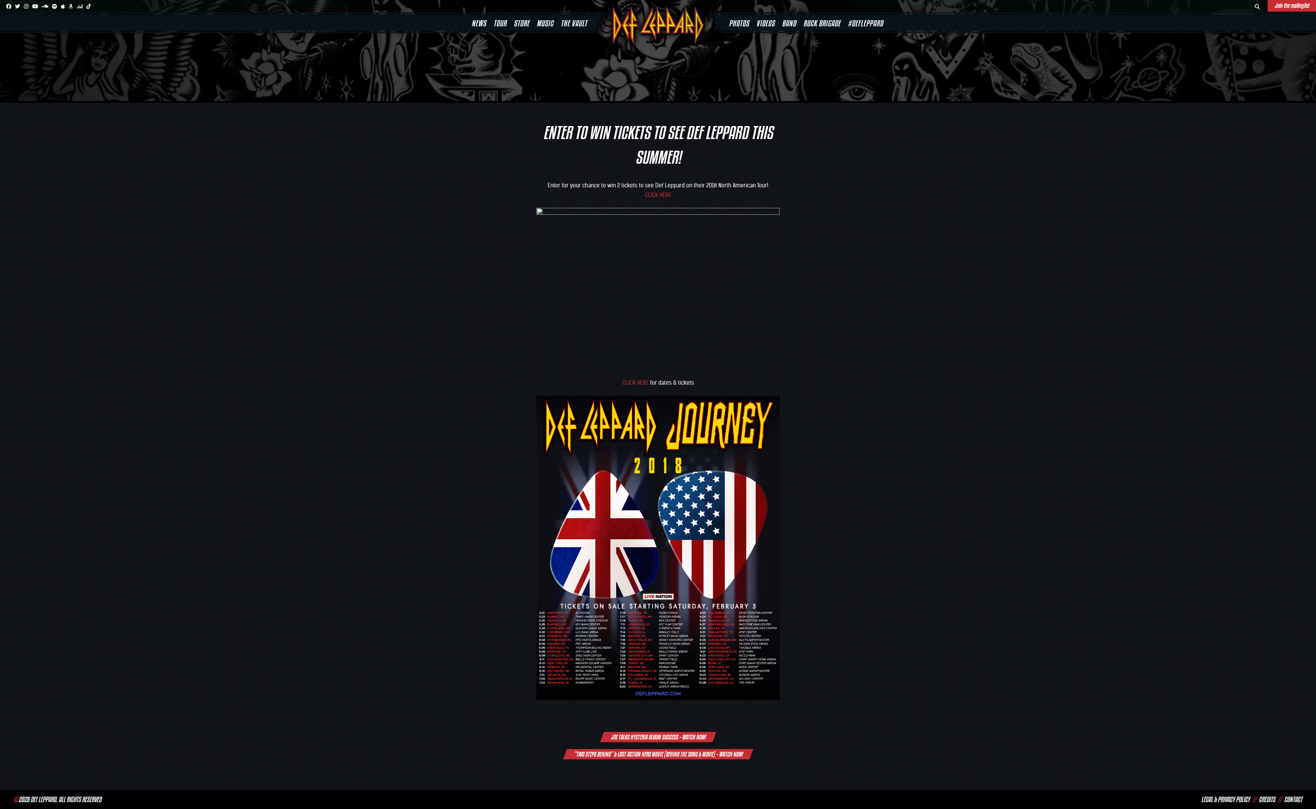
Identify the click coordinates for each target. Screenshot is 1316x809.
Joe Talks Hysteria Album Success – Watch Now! (658, 737)
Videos (765, 23)
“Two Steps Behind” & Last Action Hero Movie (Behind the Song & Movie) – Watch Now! (658, 754)
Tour (500, 23)
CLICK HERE (635, 382)
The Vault (574, 23)
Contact (1293, 799)
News (479, 23)
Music (545, 23)
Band (789, 23)
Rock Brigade (822, 23)
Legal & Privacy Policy (1225, 799)
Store (521, 23)
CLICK (651, 194)
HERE (665, 194)
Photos (739, 23)
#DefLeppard (865, 23)
